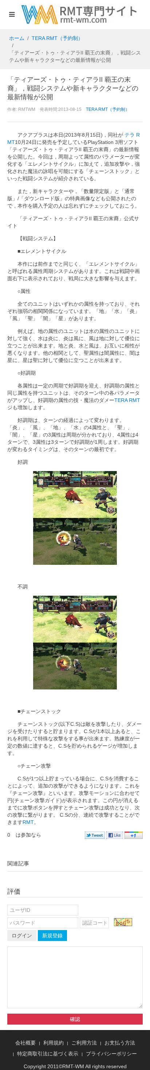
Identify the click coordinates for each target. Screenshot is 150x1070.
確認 (75, 1019)
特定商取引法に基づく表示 (47, 1054)
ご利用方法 (84, 1043)
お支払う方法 (119, 1043)
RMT (28, 822)
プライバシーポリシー (111, 1054)
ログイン (22, 935)
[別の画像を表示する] (123, 922)
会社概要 (25, 1043)
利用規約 (53, 1043)
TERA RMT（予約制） (57, 38)
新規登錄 (52, 935)
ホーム (16, 38)
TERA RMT (127, 400)
